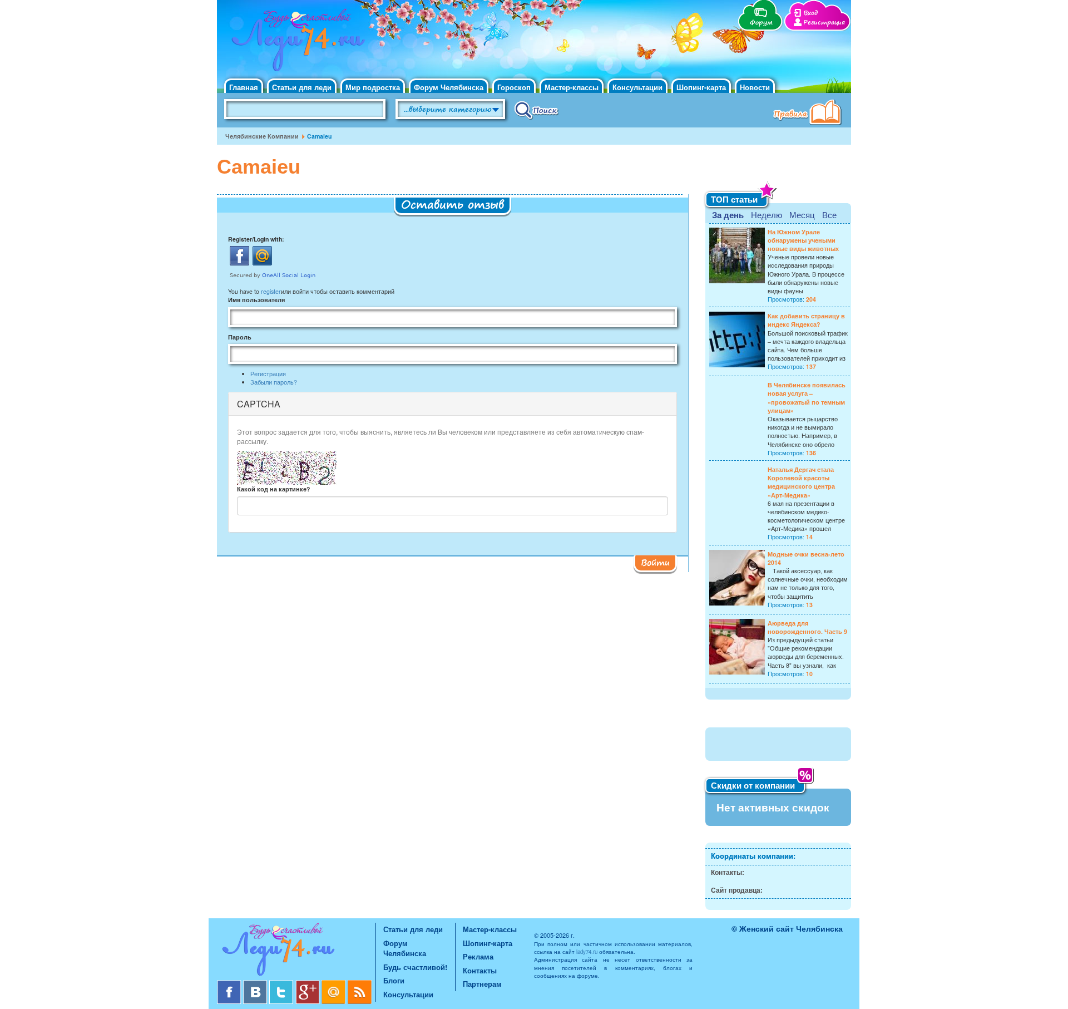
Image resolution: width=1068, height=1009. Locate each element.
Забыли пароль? (273, 382)
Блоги (393, 980)
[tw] (282, 984)
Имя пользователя (256, 300)
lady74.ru (586, 952)
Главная (243, 87)
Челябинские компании (262, 136)
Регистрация (824, 22)
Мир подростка (372, 87)
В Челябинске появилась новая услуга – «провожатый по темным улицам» (807, 398)
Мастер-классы (572, 87)
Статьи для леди (302, 87)
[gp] (308, 984)
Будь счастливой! (415, 967)
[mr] (335, 984)
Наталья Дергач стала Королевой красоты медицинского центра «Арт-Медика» (801, 482)
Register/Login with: (256, 239)
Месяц (802, 214)
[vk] (256, 984)
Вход (810, 13)
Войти (655, 562)
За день (728, 215)
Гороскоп (514, 87)
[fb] (230, 984)
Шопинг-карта (701, 87)
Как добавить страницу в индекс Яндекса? (806, 320)
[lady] (296, 951)
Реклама (478, 956)
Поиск (536, 109)
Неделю (766, 214)
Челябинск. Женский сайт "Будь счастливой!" (295, 43)
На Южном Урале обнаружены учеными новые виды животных (803, 240)
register (271, 291)
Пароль (239, 337)
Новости (755, 87)
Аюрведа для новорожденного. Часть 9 (807, 627)
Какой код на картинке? (273, 489)
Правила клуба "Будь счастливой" (809, 113)
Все (829, 214)
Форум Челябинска (448, 87)
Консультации (637, 87)
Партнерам (482, 983)
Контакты (480, 970)
